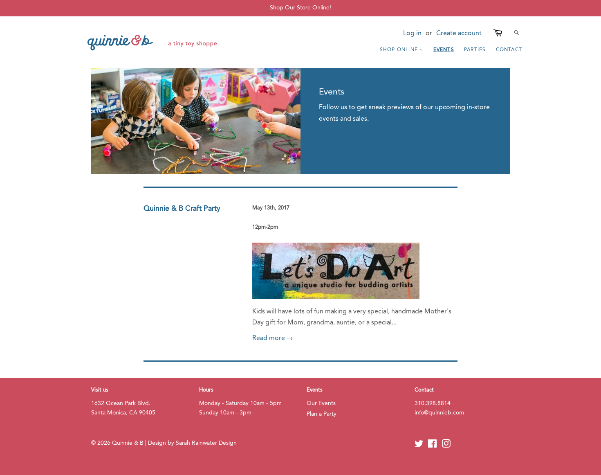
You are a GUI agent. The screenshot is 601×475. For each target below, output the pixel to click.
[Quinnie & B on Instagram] (446, 445)
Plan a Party (321, 414)
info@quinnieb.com (439, 413)
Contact (509, 49)
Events (443, 49)
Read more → (272, 338)
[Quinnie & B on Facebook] (432, 445)
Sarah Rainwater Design (206, 443)
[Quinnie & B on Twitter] (419, 445)
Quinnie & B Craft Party (182, 208)
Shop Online (399, 49)
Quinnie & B (128, 443)
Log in (412, 33)
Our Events (321, 403)
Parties (475, 49)
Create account (459, 33)
